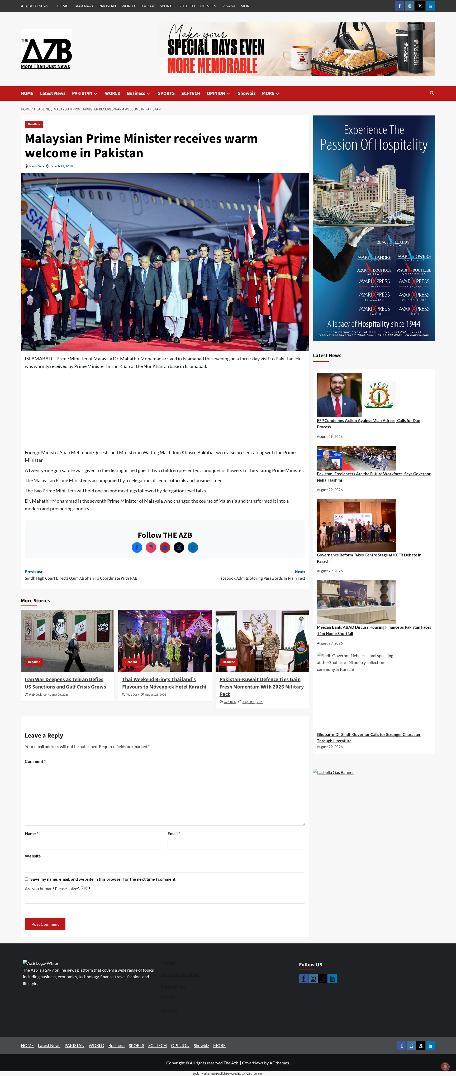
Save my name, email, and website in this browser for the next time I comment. (103, 878)
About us (169, 1010)
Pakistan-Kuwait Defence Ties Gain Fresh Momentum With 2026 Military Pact (262, 687)
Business (147, 6)
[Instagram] (151, 547)
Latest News (83, 6)
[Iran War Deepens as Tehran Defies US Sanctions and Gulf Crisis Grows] (67, 641)
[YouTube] (165, 547)
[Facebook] (137, 547)
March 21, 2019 (62, 166)
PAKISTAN (107, 6)
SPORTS (166, 6)
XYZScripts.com (253, 1073)
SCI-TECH (187, 6)
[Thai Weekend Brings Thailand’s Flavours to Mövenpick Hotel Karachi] (165, 641)
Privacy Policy (173, 986)
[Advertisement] (165, 410)
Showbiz (228, 6)
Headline (34, 124)
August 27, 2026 (253, 702)
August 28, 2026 (155, 694)
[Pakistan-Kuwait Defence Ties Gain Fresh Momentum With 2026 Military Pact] (262, 641)
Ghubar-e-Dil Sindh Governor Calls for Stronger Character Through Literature (369, 737)
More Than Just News (45, 66)
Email (174, 833)
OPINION (208, 6)
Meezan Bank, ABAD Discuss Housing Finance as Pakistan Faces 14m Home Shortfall (374, 630)
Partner (168, 997)
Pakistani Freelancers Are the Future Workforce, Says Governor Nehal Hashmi (374, 476)
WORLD (128, 6)
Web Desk (35, 694)
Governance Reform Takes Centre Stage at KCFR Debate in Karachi (369, 558)
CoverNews (252, 1062)
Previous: (81, 575)
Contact (168, 962)
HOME (62, 6)
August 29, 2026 (58, 694)
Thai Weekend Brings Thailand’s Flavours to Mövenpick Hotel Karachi (164, 683)
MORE (246, 6)
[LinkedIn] (193, 547)
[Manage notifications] (445, 1066)
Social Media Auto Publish (209, 1073)
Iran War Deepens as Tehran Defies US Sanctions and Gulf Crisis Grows (65, 683)
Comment (35, 761)
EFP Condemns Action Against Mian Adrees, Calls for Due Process (368, 423)
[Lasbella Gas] (333, 772)
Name (31, 833)
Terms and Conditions (180, 974)
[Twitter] (179, 547)
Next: (261, 575)
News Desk (36, 166)
